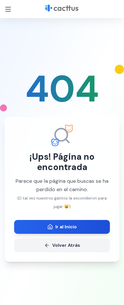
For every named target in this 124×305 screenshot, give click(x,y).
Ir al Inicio (66, 227)
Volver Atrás (66, 245)
